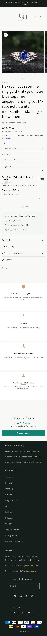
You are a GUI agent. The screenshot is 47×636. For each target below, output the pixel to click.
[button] (5, 17)
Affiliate (8, 524)
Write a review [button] (23, 433)
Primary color (7, 154)
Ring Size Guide (11, 500)
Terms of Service (12, 530)
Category (9, 518)
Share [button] (7, 268)
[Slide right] (29, 78)
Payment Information (14, 541)
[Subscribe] (36, 586)
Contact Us (9, 483)
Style (4, 143)
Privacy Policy (11, 535)
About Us (9, 477)
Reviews (8, 512)
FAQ (6, 506)
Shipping (4, 131)
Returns (8, 495)
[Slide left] (18, 78)
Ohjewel (26, 631)
